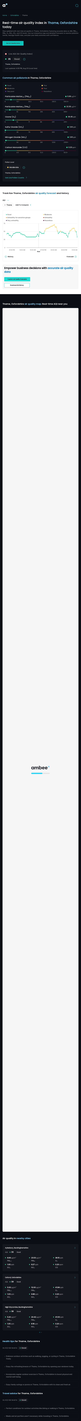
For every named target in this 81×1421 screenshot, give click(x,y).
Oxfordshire (14, 15)
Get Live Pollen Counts (14, 177)
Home (5, 15)
